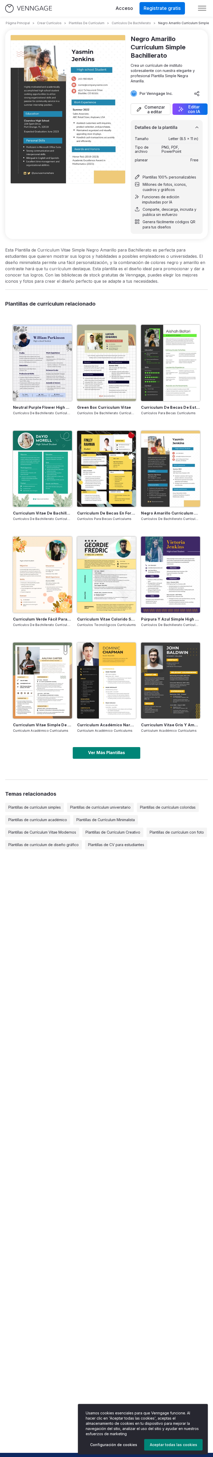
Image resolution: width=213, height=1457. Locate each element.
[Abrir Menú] (202, 8)
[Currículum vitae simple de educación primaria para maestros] (42, 680)
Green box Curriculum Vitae (104, 407)
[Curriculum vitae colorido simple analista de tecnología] (106, 574)
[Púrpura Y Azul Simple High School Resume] (170, 574)
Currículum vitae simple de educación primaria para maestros (42, 725)
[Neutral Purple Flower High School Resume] (42, 363)
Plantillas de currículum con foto (177, 832)
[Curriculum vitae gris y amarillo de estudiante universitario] (170, 680)
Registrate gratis (162, 8)
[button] (150, 109)
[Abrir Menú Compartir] (197, 93)
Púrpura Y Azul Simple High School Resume (170, 619)
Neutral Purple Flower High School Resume (42, 407)
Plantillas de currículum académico (37, 819)
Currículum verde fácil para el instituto (42, 619)
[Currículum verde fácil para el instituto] (42, 574)
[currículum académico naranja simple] (106, 680)
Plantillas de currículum (86, 23)
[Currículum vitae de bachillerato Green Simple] (42, 469)
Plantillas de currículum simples (34, 807)
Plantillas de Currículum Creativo (112, 832)
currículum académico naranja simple (106, 725)
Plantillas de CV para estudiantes (116, 844)
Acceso (124, 8)
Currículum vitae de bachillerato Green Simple (42, 513)
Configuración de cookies (113, 1444)
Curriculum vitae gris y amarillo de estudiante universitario (170, 725)
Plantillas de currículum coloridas (168, 807)
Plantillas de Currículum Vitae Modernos (42, 832)
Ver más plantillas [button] (106, 752)
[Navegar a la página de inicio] (28, 8)
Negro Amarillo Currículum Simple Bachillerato (170, 513)
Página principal (18, 23)
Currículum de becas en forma (106, 513)
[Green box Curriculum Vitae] (106, 363)
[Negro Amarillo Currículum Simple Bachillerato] (170, 469)
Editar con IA (194, 109)
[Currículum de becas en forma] (106, 469)
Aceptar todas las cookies (173, 1444)
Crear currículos (49, 23)
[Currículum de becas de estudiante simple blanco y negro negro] (170, 363)
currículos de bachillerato (131, 23)
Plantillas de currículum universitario (100, 807)
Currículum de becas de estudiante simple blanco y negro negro (170, 407)
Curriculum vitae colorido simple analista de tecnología (106, 619)
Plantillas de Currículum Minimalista (105, 819)
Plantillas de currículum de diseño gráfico (43, 844)
